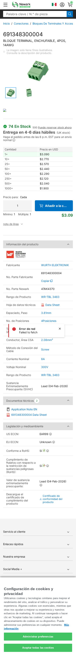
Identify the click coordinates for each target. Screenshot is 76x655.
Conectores (21, 23)
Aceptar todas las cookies (38, 647)
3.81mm (46, 312)
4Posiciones (48, 320)
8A (43, 359)
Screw (45, 349)
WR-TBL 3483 (50, 296)
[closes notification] (60, 328)
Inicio (6, 23)
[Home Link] (27, 4)
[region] (38, 616)
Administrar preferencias (38, 636)
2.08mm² (47, 340)
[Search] (70, 14)
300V (44, 367)
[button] (5, 4)
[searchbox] (35, 14)
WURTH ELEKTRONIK (55, 265)
